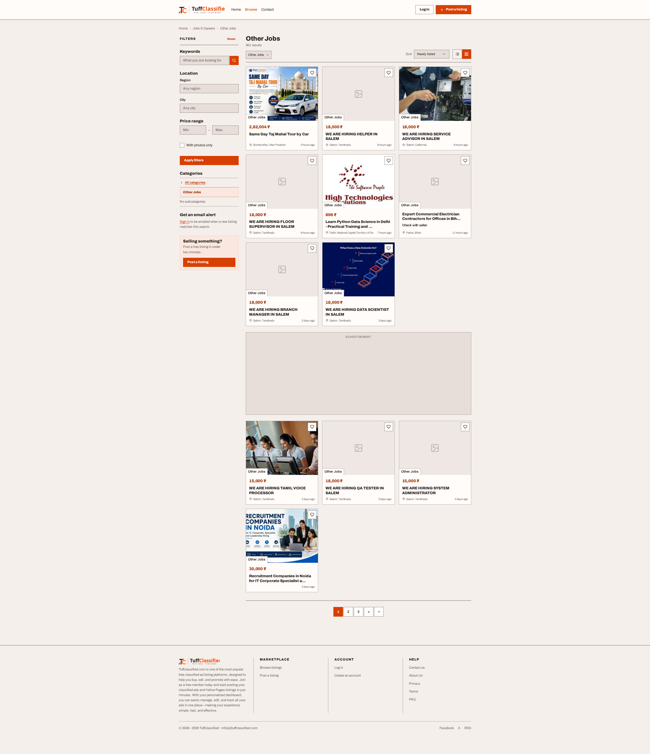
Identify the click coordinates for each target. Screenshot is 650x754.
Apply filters (194, 160)
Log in (424, 9)
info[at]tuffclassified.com (239, 728)
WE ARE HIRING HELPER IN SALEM (352, 136)
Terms (413, 691)
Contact (267, 9)
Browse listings (271, 667)
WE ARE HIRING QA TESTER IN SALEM (355, 490)
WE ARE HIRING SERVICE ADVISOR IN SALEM (426, 136)
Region (185, 80)
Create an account (347, 675)
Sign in (185, 221)
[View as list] (457, 54)
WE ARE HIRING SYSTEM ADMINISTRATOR (425, 490)
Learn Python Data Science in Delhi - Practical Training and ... (358, 224)
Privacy (414, 683)
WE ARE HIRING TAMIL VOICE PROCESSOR (277, 490)
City (183, 100)
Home (236, 9)
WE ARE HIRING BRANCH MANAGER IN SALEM (273, 312)
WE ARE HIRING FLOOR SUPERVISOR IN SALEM (272, 224)
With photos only (199, 145)
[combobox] (204, 60)
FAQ (412, 699)
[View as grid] (466, 54)
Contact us (417, 667)
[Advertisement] (358, 375)
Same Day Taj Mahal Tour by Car (279, 134)
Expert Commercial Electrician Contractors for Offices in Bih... (431, 216)
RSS (467, 728)
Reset (231, 38)
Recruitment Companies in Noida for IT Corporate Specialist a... (280, 578)
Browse (251, 9)
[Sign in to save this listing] (312, 72)
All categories (195, 182)
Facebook (447, 728)
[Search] (234, 60)
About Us (416, 675)
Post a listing (197, 262)
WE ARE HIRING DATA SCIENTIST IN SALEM (357, 312)
